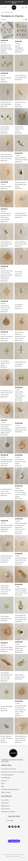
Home (2, 12)
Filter (4, 19)
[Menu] (2, 7)
